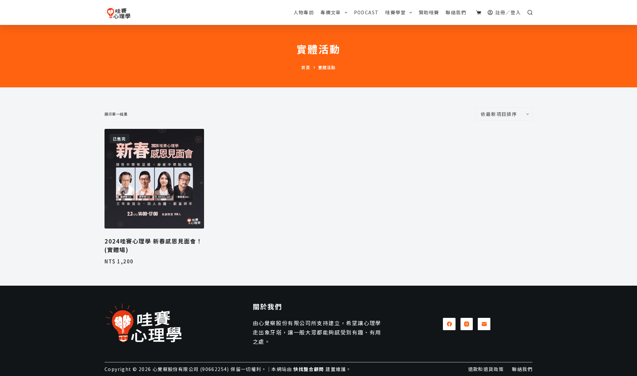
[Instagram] (466, 324)
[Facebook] (449, 324)
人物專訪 (304, 12)
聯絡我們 (456, 12)
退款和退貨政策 (486, 369)
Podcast (366, 12)
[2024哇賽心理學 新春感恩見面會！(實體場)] (154, 179)
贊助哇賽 (429, 12)
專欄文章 (330, 12)
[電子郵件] (484, 324)
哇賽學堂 (395, 12)
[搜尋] (530, 12)
